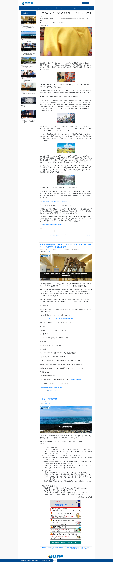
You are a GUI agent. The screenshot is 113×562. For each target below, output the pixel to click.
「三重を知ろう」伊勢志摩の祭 (53, 235)
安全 (49, 403)
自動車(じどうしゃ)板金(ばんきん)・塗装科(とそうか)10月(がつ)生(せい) (28, 121)
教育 (49, 251)
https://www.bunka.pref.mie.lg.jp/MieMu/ (52, 387)
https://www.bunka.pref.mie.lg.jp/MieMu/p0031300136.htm (57, 319)
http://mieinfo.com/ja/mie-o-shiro (52, 224)
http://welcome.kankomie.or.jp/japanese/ (55, 201)
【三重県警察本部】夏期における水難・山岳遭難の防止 (63, 557)
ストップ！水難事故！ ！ (27, 41)
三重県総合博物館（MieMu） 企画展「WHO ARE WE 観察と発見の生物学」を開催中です (28, 27)
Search (86, 3)
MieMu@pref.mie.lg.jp (77, 379)
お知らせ (22, 39)
